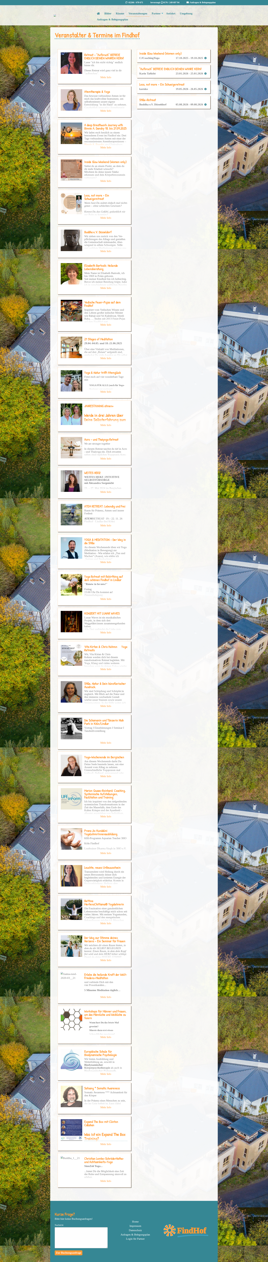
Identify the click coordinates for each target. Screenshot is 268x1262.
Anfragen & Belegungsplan (203, 2)
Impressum (135, 1225)
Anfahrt (170, 13)
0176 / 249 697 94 (171, 2)
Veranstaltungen (138, 13)
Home (135, 1221)
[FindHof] (187, 1236)
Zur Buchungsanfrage (68, 1252)
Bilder (107, 13)
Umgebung (186, 13)
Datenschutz (135, 1230)
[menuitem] (135, 1222)
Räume (120, 13)
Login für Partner (135, 1238)
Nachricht (59, 1225)
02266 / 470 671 (136, 2)
